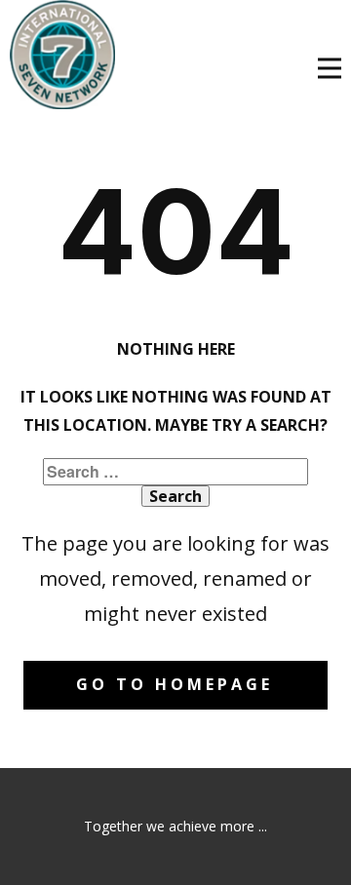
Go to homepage (174, 684)
